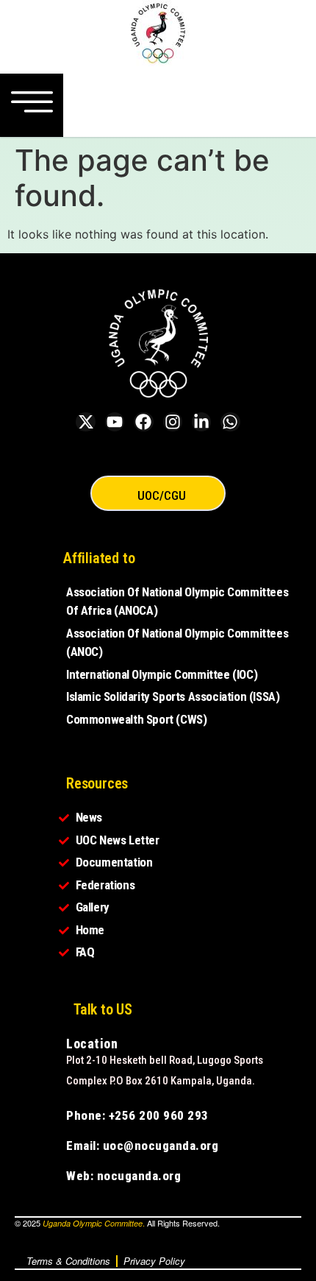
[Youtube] (114, 421)
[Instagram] (172, 421)
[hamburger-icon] (31, 105)
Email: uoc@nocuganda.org (142, 1145)
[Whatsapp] (230, 421)
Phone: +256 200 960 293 (137, 1115)
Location (92, 1043)
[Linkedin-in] (201, 421)
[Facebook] (143, 421)
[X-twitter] (85, 421)
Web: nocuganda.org (123, 1175)
